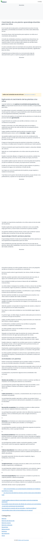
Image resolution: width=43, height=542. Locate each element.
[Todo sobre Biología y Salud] (4, 1)
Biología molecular (7, 525)
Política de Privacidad (23, 540)
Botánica (4, 531)
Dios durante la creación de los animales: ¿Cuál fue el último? (19, 508)
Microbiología (5, 533)
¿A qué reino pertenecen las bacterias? (13, 506)
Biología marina (6, 523)
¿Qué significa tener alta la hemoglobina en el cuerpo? (17, 510)
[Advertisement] (21, 12)
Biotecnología (6, 529)
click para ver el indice (30, 94)
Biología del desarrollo (8, 520)
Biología (4, 518)
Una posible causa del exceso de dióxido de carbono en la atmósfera (21, 504)
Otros (3, 535)
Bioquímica (5, 527)
